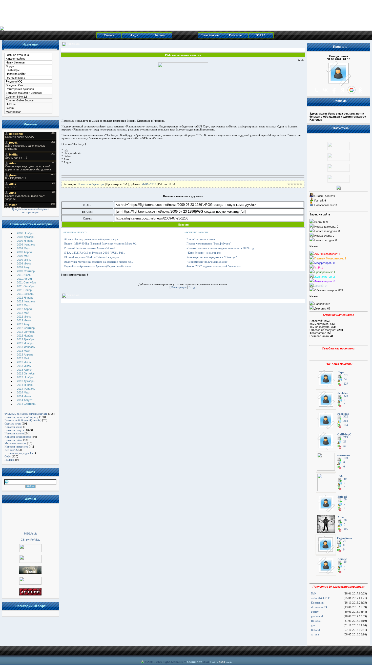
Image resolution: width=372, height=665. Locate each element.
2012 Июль (24, 320)
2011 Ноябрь (25, 290)
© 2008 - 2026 (153, 661)
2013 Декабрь (25, 381)
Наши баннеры (210, 35)
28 (344, 441)
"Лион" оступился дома (201, 238)
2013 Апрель (25, 354)
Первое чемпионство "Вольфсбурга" (209, 243)
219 (345, 437)
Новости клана (13, 426)
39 (345, 499)
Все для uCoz (14, 85)
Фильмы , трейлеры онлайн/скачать (26, 413)
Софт (8, 456)
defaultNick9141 (321, 598)
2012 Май (23, 312)
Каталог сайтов (15, 58)
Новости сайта (13, 439)
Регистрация (179, 287)
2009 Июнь (24, 259)
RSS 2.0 (260, 35)
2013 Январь (25, 343)
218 (345, 420)
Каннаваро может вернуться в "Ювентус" (212, 257)
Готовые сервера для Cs (19, 453)
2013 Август (24, 369)
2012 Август (24, 324)
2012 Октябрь (26, 331)
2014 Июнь (24, 396)
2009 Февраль (26, 244)
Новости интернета (16, 446)
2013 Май (23, 358)
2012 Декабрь (25, 339)
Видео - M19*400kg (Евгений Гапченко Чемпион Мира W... (100, 243)
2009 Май (23, 255)
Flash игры (235, 35)
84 (345, 379)
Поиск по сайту (16, 73)
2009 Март (23, 248)
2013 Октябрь (26, 373)
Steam (10, 107)
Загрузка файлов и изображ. (24, 92)
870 (346, 375)
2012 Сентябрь (26, 327)
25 (344, 541)
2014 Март (23, 392)
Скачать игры (13, 423)
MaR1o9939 (148, 184)
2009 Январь (25, 240)
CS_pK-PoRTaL (30, 539)
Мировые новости (16, 443)
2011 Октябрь (25, 286)
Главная (109, 35)
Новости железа (14, 433)
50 (344, 446)
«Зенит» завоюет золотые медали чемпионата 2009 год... (221, 248)
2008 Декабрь (25, 236)
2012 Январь (25, 297)
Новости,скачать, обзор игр (21, 416)
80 (345, 478)
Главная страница (17, 54)
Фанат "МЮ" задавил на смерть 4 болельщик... (215, 266)
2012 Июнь (24, 316)
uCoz (206, 661)
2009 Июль (24, 263)
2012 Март (23, 305)
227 (346, 383)
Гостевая (159, 35)
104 (345, 425)
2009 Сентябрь (26, 271)
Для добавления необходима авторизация (30, 211)
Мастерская (13, 111)
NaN (313, 593)
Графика (9, 459)
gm (313, 625)
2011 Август (24, 278)
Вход (192, 287)
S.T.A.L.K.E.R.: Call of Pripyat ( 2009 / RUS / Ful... (94, 252)
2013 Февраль (26, 346)
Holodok (316, 620)
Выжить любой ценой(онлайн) (23, 420)
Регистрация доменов (20, 89)
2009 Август (24, 267)
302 (345, 416)
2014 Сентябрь (26, 403)
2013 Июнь (24, 362)
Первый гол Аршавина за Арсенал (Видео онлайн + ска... (98, 266)
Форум (134, 35)
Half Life (11, 104)
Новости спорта (14, 430)
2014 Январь (25, 384)
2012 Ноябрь (25, 335)
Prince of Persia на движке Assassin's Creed (89, 248)
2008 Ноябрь (25, 233)
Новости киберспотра (18, 436)
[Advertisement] (30, 517)
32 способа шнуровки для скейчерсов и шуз (91, 238)
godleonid (317, 616)
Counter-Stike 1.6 (16, 96)
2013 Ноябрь (25, 377)
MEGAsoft (30, 533)
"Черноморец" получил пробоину (207, 261)
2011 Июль (24, 274)
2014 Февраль (26, 388)
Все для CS (11, 449)
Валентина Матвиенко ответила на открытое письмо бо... (99, 261)
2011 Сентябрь (26, 282)
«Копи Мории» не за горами (204, 252)
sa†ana (315, 634)
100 (345, 458)
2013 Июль (24, 365)
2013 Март (23, 350)
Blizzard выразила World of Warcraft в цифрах (91, 257)
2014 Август (24, 400)
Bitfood (315, 629)
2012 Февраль (26, 301)
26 (345, 520)
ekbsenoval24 (319, 607)
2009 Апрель (25, 252)
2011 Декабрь (25, 293)
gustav (315, 611)
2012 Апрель (25, 309)
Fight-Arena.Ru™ (174, 661)
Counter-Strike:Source (19, 100)
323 (346, 395)
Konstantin (317, 602)
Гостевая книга (15, 77)
